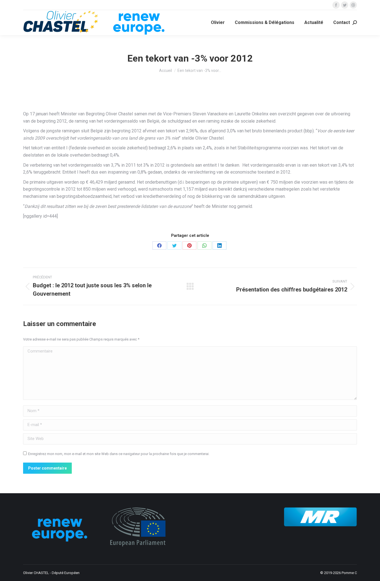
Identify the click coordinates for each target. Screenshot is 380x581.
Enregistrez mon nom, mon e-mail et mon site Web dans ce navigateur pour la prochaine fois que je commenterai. (118, 454)
